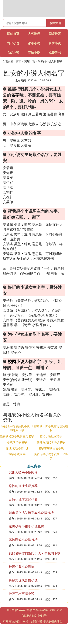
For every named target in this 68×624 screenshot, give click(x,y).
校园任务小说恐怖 (21, 566)
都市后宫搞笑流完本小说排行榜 (31, 512)
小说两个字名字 (17, 442)
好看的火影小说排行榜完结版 (51, 428)
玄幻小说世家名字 (51, 436)
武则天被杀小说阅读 (23, 472)
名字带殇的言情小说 (51, 448)
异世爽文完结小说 (17, 448)
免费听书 (55, 52)
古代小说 (13, 43)
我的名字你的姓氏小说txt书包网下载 (17, 428)
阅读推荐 (55, 33)
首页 (18, 61)
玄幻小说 (13, 52)
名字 (15, 95)
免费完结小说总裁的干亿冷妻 (51, 456)
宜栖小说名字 (17, 454)
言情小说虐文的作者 (23, 499)
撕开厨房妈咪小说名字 (51, 442)
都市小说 (34, 43)
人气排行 (34, 33)
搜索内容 (55, 23)
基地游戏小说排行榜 (23, 539)
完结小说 (34, 52)
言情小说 (55, 43)
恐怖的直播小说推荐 (23, 485)
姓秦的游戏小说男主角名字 (17, 436)
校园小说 (16, 361)
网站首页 (13, 33)
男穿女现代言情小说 (23, 580)
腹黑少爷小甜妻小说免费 (26, 526)
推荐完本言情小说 (21, 593)
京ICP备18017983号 (34, 615)
